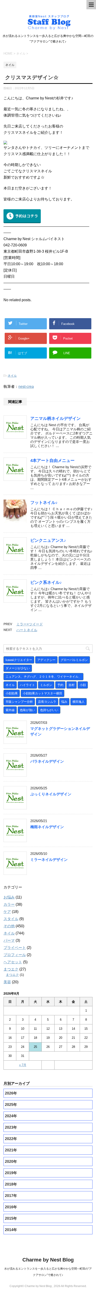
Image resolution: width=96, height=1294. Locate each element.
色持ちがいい (49, 710)
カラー (9, 904)
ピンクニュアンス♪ (48, 540)
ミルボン (46, 685)
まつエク (10, 969)
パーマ (9, 940)
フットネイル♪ (44, 502)
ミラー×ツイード (29, 624)
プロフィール (14, 955)
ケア (7, 912)
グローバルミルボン (74, 660)
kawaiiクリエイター (19, 660)
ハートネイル (26, 630)
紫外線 (10, 710)
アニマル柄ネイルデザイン (55, 418)
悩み (64, 701)
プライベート (14, 948)
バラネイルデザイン (47, 761)
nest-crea (26, 387)
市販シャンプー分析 (19, 701)
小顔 (83, 685)
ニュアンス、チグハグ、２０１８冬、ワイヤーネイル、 (43, 676)
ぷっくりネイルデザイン (50, 794)
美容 (7, 982)
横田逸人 (78, 701)
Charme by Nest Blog (48, 1260)
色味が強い (27, 710)
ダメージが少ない (18, 668)
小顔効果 (12, 693)
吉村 (72, 685)
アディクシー (46, 660)
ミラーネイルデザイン (49, 860)
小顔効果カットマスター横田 (42, 693)
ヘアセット (12, 962)
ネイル (12, 375)
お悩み (9, 897)
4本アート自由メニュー (52, 460)
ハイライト (27, 685)
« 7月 (22, 1065)
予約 (60, 685)
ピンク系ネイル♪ (46, 582)
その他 (9, 926)
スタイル (10, 919)
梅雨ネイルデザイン (47, 827)
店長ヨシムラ (47, 701)
